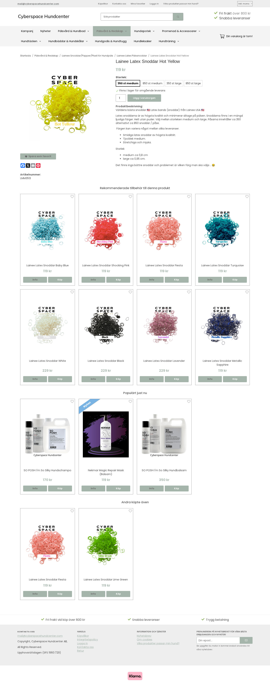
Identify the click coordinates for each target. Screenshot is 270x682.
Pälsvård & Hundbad (71, 31)
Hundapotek (142, 31)
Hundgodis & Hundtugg (111, 41)
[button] (60, 280)
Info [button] (35, 279)
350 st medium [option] (128, 83)
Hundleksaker (143, 41)
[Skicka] (246, 640)
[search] (178, 16)
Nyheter (45, 31)
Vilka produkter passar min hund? (180, 3)
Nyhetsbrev (144, 636)
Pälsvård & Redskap (110, 31)
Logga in (154, 3)
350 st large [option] (174, 83)
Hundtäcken (29, 41)
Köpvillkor (103, 3)
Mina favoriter (138, 3)
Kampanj (27, 31)
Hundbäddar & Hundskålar (66, 41)
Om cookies (144, 639)
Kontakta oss (119, 3)
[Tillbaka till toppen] (247, 677)
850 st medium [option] (152, 83)
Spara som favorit (39, 156)
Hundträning (167, 41)
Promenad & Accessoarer (179, 31)
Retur (80, 651)
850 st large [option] (193, 83)
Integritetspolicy (87, 639)
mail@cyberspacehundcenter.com (40, 636)
